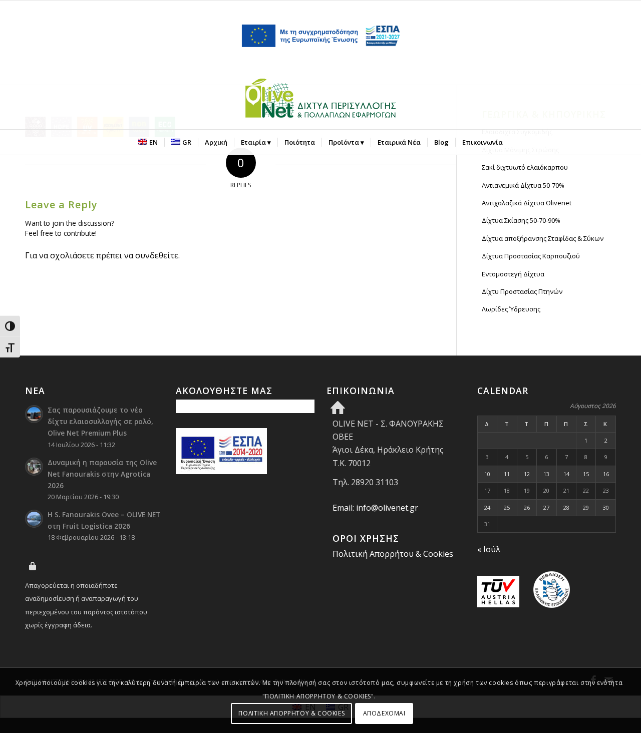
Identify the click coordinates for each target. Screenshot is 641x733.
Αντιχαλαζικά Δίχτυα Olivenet (526, 202)
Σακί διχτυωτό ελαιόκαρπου (525, 167)
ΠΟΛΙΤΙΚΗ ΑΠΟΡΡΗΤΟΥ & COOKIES (291, 713)
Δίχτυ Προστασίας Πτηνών (522, 291)
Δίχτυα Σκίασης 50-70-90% (521, 220)
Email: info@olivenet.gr (375, 507)
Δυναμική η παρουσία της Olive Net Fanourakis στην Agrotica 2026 (102, 474)
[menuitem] (148, 142)
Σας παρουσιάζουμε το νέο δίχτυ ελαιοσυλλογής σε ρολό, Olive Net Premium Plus (100, 421)
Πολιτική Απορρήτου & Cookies (393, 553)
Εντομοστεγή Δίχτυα (513, 273)
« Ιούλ (488, 549)
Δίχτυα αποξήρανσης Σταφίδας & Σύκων (542, 238)
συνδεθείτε (156, 255)
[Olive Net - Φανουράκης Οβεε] (320, 100)
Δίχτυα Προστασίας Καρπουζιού (531, 255)
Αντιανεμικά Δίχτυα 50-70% (523, 185)
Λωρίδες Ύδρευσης (511, 308)
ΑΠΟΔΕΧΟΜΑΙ (384, 713)
